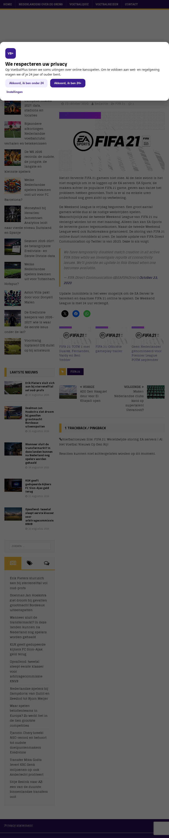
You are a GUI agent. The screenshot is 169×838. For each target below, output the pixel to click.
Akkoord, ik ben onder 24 (26, 83)
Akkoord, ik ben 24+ (67, 83)
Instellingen (15, 92)
